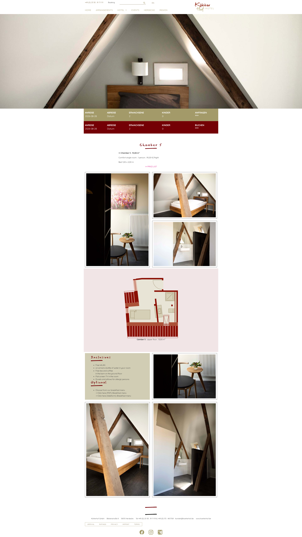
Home (88, 10)
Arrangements (104, 10)
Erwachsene (136, 113)
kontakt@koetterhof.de (184, 519)
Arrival (90, 524)
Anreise (89, 113)
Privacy (114, 524)
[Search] (144, 2)
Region (163, 10)
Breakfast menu (119, 393)
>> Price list (151, 166)
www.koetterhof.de (203, 519)
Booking (111, 2)
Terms (137, 524)
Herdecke (149, 10)
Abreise (111, 113)
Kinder (166, 113)
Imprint (126, 524)
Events (135, 10)
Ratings (102, 524)
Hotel (120, 10)
